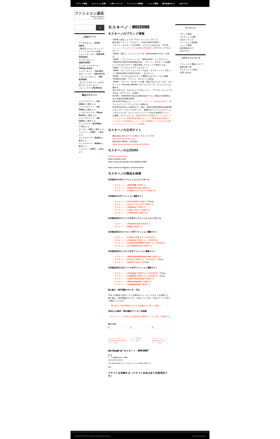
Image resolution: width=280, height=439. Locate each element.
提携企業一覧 (186, 66)
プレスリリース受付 (188, 69)
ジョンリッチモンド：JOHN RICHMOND (90, 78)
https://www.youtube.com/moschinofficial (130, 144)
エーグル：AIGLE (86, 129)
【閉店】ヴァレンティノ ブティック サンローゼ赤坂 (91, 50)
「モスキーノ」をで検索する (129, 185)
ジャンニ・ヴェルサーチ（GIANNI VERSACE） (132, 48)
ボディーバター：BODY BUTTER (92, 73)
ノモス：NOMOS (135, 338)
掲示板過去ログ (168, 3)
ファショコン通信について (191, 63)
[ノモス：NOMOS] (140, 331)
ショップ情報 (152, 3)
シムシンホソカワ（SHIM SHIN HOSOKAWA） (91, 55)
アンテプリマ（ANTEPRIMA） (91, 123)
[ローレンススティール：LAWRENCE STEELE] (161, 331)
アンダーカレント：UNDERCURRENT (87, 61)
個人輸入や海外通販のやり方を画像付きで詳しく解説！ (136, 305)
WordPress (202, 436)
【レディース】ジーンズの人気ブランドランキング (91, 83)
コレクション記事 (98, 3)
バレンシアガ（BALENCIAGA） (91, 87)
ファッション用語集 (135, 3)
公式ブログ (183, 3)
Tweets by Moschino (117, 156)
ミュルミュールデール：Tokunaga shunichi (89, 67)
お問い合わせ (186, 72)
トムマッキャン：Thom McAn (91, 70)
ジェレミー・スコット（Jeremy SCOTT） (150, 101)
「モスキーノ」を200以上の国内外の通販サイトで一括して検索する (139, 316)
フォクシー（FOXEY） (88, 132)
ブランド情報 (81, 3)
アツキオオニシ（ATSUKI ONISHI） (89, 44)
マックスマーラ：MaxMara (90, 137)
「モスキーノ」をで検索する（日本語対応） (134, 237)
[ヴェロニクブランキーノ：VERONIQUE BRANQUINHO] (118, 331)
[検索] (100, 28)
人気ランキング (116, 3)
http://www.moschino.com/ (124, 139)
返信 (109, 367)
